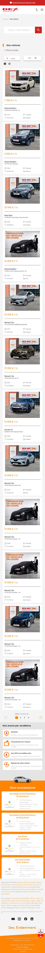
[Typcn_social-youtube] (13, 919)
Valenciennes (6, 887)
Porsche (21, 905)
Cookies (22, 951)
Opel (8, 905)
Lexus (20, 903)
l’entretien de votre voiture (20, 889)
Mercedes (34, 903)
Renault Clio (9, 322)
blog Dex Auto (21, 887)
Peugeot (14, 905)
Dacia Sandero (10, 108)
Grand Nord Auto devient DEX (24, 3)
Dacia (13, 901)
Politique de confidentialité (22, 949)
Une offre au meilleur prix (21, 753)
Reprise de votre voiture (20, 763)
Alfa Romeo (16, 898)
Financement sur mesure (20, 742)
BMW (27, 898)
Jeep (38, 901)
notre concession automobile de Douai (25, 885)
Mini (40, 903)
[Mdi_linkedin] (32, 919)
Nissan (3, 905)
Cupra (38, 898)
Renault (27, 905)
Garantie (14, 732)
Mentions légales (22, 947)
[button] (12, 58)
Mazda (28, 903)
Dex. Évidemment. (23, 927)
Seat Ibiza (8, 215)
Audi (22, 898)
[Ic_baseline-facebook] (25, 919)
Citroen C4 (8, 430)
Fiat (17, 901)
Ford (21, 901)
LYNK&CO (4, 903)
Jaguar (33, 901)
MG (24, 903)
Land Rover (13, 903)
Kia (42, 901)
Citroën (32, 898)
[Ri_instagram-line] (19, 919)
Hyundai (27, 901)
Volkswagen (30, 908)
